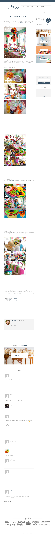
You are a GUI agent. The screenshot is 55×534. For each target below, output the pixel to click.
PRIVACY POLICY (31, 530)
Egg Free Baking (43, 96)
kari (10, 440)
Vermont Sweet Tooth (11, 180)
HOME (22, 530)
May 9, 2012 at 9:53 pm (12, 491)
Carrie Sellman (14, 320)
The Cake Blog (12, 7)
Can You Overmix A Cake (43, 94)
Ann (10, 459)
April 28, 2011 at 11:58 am (13, 395)
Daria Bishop (22, 22)
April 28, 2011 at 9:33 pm (13, 441)
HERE (8, 294)
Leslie (10, 404)
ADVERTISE (26, 530)
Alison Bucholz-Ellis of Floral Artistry (17, 300)
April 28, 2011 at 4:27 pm (13, 405)
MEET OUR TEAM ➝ (46, 24)
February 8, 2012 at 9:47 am (13, 460)
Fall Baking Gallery (24, 345)
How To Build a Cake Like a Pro (43, 89)
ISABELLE (11, 490)
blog (11, 294)
